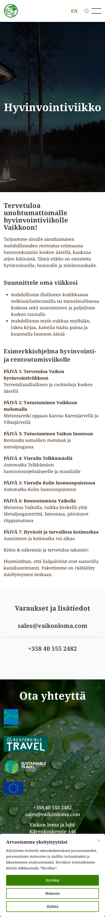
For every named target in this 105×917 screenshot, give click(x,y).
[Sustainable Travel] (26, 766)
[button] (86, 11)
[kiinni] (99, 840)
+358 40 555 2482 (52, 648)
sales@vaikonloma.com (52, 626)
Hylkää (52, 906)
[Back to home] (11, 11)
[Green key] (11, 718)
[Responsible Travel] (26, 743)
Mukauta (52, 893)
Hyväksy (53, 880)
